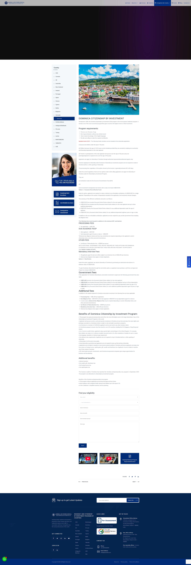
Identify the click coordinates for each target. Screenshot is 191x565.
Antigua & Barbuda (61, 125)
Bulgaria (58, 111)
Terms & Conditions (134, 562)
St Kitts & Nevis (60, 122)
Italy (86, 554)
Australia (58, 83)
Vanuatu (87, 542)
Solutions (151, 3)
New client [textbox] (82, 397)
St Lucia (58, 129)
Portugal (58, 94)
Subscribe (131, 500)
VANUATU (58, 143)
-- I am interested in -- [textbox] (85, 402)
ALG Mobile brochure (66, 203)
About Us (134, 3)
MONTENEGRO (60, 139)
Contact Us (187, 3)
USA (57, 73)
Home (128, 3)
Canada (58, 76)
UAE (57, 146)
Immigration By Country (162, 3)
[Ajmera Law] (14, 3)
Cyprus (57, 104)
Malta (57, 108)
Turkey (57, 132)
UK (56, 80)
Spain (57, 97)
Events (175, 3)
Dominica (59, 118)
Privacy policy (124, 562)
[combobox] (109, 397)
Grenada (58, 115)
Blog (181, 3)
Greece (57, 101)
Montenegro (88, 522)
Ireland (57, 90)
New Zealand (59, 87)
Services (143, 3)
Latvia (57, 136)
